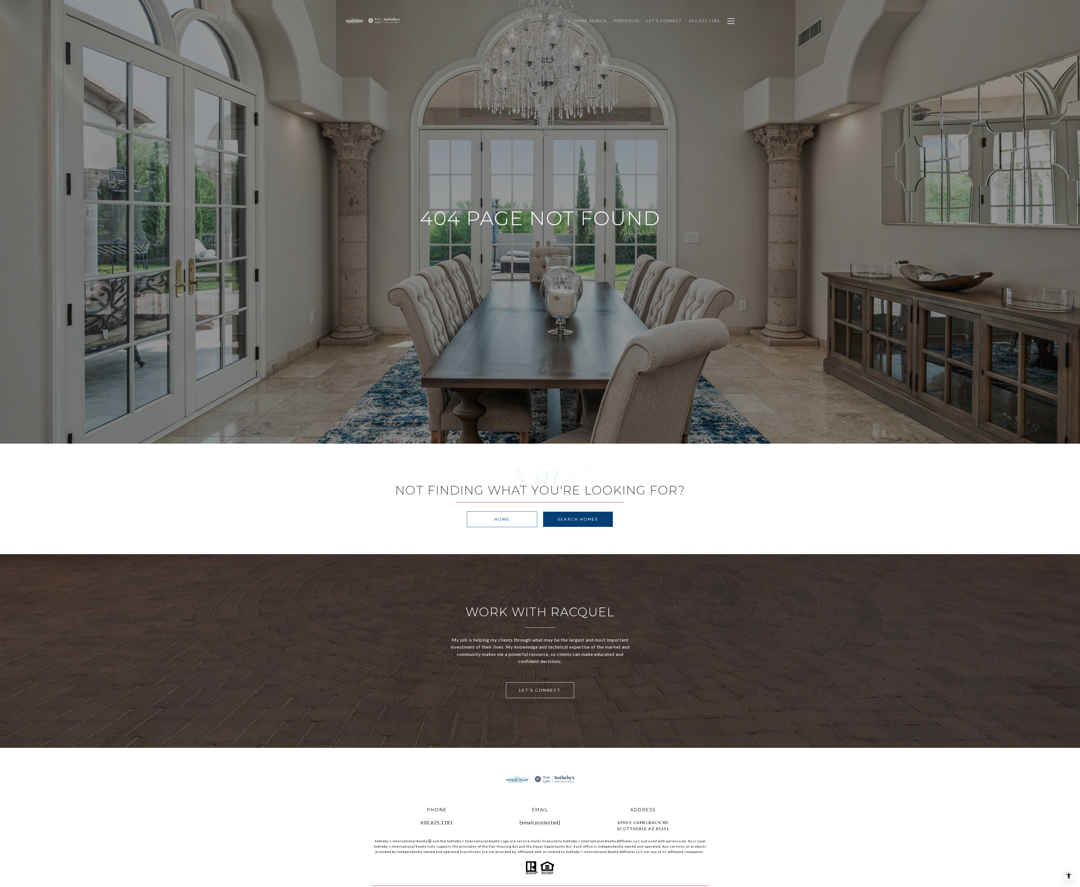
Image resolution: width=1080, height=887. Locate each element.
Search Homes (578, 519)
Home (502, 519)
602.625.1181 (437, 822)
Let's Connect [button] (540, 690)
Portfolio (626, 21)
